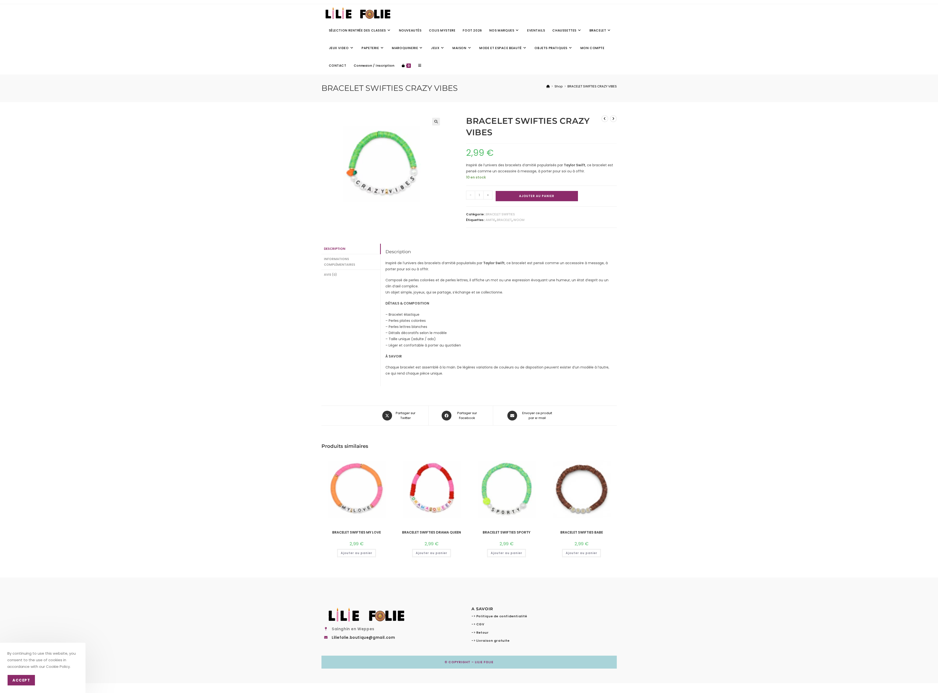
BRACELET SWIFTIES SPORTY (506, 532)
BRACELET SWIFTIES (500, 214)
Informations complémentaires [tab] (339, 262)
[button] (436, 122)
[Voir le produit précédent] (604, 118)
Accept (21, 680)
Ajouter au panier (536, 196)
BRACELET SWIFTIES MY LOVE (356, 532)
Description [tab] (334, 249)
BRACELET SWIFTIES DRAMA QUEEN (431, 532)
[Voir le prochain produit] (613, 118)
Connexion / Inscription (374, 65)
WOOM (518, 220)
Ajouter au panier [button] (356, 553)
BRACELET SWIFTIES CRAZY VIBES (592, 86)
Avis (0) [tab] (330, 275)
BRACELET (504, 220)
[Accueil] (548, 86)
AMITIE (490, 220)
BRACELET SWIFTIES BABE (581, 532)
